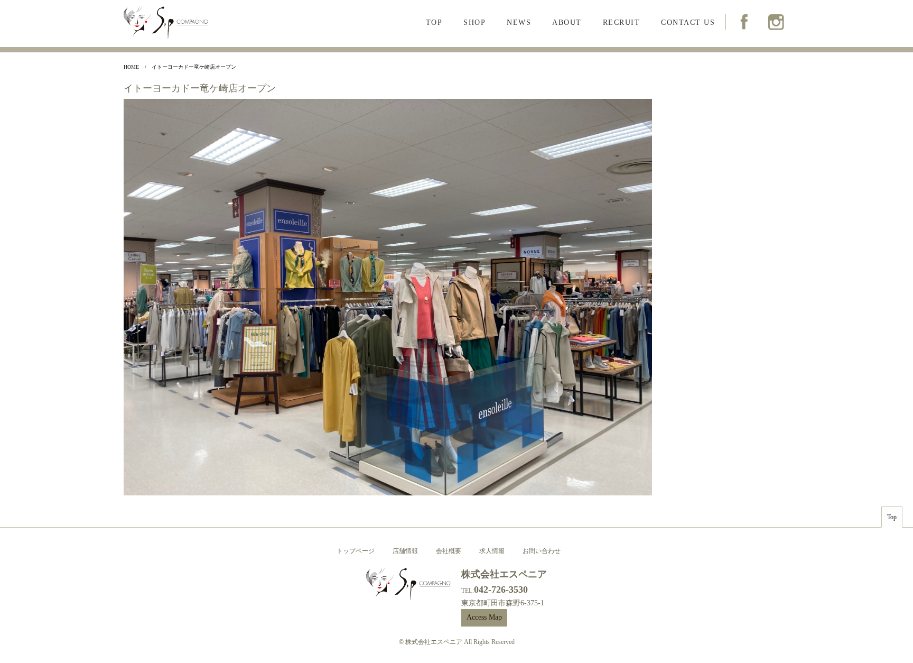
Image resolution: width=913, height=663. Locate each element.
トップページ (356, 551)
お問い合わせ (542, 551)
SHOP (474, 22)
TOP (434, 22)
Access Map (484, 617)
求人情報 (492, 551)
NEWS (519, 22)
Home (131, 67)
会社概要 (448, 551)
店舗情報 (405, 551)
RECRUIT (621, 22)
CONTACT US (688, 22)
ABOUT (567, 22)
